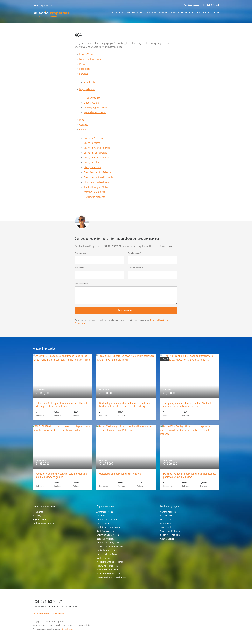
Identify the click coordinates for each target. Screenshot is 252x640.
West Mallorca (167, 538)
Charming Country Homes (109, 534)
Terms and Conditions (159, 320)
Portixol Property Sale (106, 550)
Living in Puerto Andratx (97, 147)
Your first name (80, 253)
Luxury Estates (103, 523)
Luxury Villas (118, 12)
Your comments (81, 284)
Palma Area (165, 523)
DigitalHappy (67, 629)
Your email (79, 268)
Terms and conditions (42, 613)
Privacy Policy (80, 323)
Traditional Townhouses (108, 527)
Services (175, 12)
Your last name (134, 253)
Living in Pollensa (93, 138)
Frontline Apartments (106, 519)
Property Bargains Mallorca (109, 561)
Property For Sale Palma (108, 569)
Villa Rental (90, 82)
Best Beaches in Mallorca (97, 172)
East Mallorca (166, 515)
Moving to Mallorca (94, 191)
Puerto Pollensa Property (108, 554)
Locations (163, 12)
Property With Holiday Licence (111, 577)
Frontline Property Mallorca (109, 542)
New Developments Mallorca (110, 546)
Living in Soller (92, 162)
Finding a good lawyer (96, 107)
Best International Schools (98, 177)
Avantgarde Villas (104, 511)
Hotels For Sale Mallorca (108, 573)
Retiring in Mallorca (94, 196)
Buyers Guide (91, 102)
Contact (207, 12)
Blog (199, 12)
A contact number (134, 268)
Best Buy (100, 515)
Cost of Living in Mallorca (97, 187)
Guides (216, 12)
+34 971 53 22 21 (51, 5)
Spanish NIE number (95, 112)
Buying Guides (187, 12)
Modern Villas (103, 558)
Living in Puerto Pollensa (97, 157)
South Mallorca (167, 527)
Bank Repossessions (106, 531)
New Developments (136, 12)
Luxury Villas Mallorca (107, 565)
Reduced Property (105, 538)
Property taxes (92, 97)
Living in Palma (92, 142)
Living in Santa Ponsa (95, 152)
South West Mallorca (170, 534)
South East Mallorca (170, 531)
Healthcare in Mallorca (96, 182)
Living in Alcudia (93, 167)
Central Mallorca (168, 511)
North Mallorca (167, 519)
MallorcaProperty (51, 14)
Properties (152, 12)
